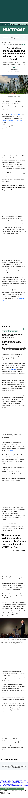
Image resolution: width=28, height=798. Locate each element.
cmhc (12, 329)
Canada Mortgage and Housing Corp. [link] (12, 120)
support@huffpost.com (16, 767)
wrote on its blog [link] (11, 369)
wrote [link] (11, 450)
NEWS (2, 780)
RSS (17, 782)
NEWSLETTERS (17, 781)
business (5, 329)
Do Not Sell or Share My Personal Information (12, 788)
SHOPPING (10, 781)
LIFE (20, 780)
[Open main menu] (2, 24)
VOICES (24, 780)
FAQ (25, 766)
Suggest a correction (14, 754)
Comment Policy (10, 784)
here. (23, 45)
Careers (23, 782)
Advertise (7, 782)
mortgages (13, 331)
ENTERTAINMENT (14, 780)
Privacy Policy (19, 785)
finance (5, 331)
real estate (19, 329)
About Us (2, 782)
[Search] (8, 24)
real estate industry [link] (15, 114)
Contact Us (13, 782)
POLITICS (6, 780)
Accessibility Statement (9, 785)
